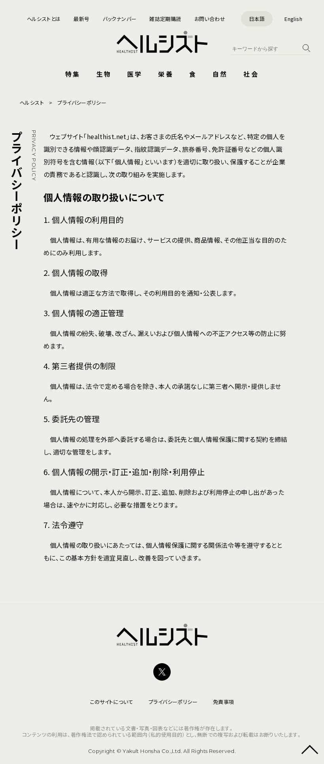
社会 (250, 74)
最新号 (81, 19)
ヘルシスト (32, 102)
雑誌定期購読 (165, 19)
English (293, 19)
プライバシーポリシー (173, 702)
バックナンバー (120, 19)
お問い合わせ (209, 19)
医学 (134, 74)
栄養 (165, 74)
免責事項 (223, 702)
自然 (220, 74)
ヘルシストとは (44, 19)
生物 (103, 74)
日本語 (257, 19)
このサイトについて (112, 702)
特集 (72, 74)
